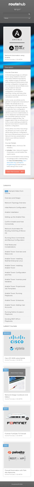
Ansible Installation (12, 212)
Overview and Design (12, 198)
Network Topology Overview (15, 203)
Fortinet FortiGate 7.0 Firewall (15, 434)
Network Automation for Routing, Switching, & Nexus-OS (15, 231)
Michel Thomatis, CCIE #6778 (13, 59)
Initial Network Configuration (15, 207)
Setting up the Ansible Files (15, 217)
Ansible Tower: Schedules (14, 300)
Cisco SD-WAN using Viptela (15, 358)
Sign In (18, 9)
